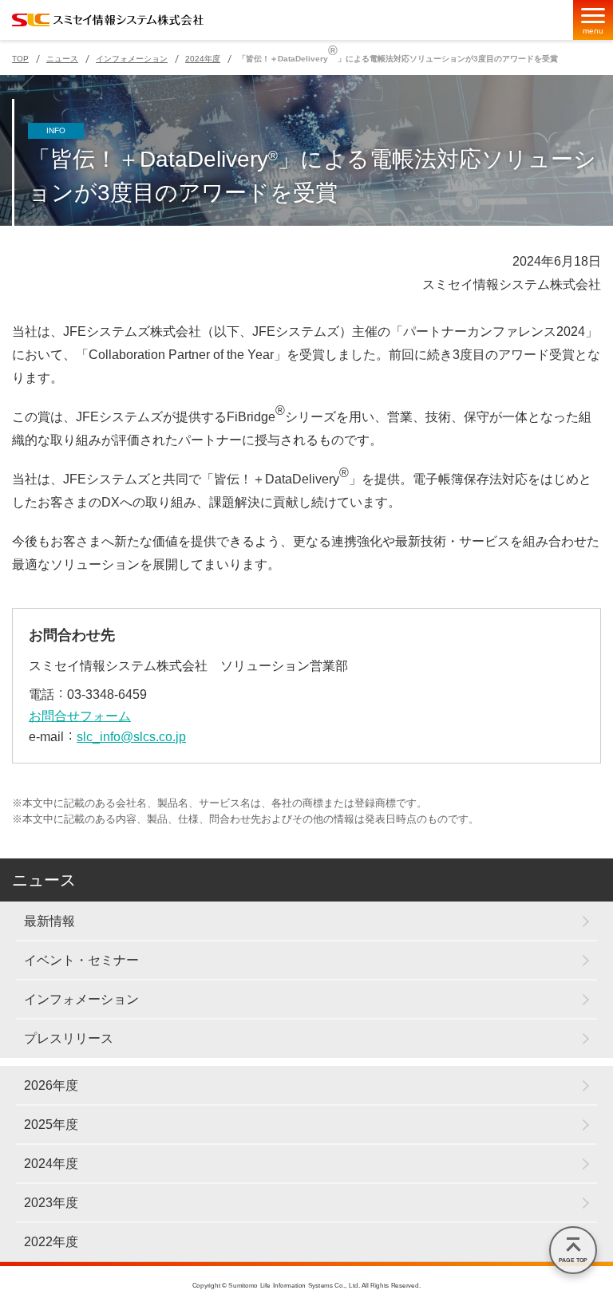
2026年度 (51, 1085)
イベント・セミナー (81, 960)
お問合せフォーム (80, 716)
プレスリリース (68, 1038)
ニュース (62, 58)
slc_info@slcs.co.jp (131, 737)
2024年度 (202, 58)
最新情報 (49, 921)
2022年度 (51, 1242)
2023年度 (51, 1202)
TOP (20, 58)
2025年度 (51, 1124)
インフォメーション (132, 58)
